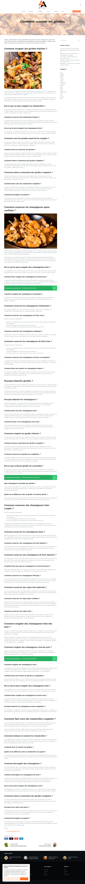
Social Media (63, 92)
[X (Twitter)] (11, 839)
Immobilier (62, 82)
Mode (61, 87)
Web (61, 98)
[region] (16, 873)
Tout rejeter (16, 878)
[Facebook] (6, 839)
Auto (61, 72)
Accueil (23, 11)
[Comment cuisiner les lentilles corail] (45, 858)
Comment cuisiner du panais (73, 857)
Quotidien (40, 11)
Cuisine (38, 25)
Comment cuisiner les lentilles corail (53, 857)
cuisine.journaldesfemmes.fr (13, 831)
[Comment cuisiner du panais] (65, 858)
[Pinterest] (16, 839)
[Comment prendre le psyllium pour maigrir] (26, 858)
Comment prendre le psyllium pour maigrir (33, 857)
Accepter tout (24, 878)
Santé (61, 90)
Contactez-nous (76, 11)
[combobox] (69, 40)
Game (61, 80)
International (63, 83)
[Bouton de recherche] (79, 40)
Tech (48, 11)
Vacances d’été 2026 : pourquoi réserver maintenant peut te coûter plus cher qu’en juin (70, 50)
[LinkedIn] (21, 839)
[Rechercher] (80, 4)
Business (31, 11)
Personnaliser (8, 878)
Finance (62, 79)
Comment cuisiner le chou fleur (15, 857)
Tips (62, 11)
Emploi (61, 77)
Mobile (61, 85)
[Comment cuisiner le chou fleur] (6, 858)
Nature (61, 88)
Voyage (56, 11)
